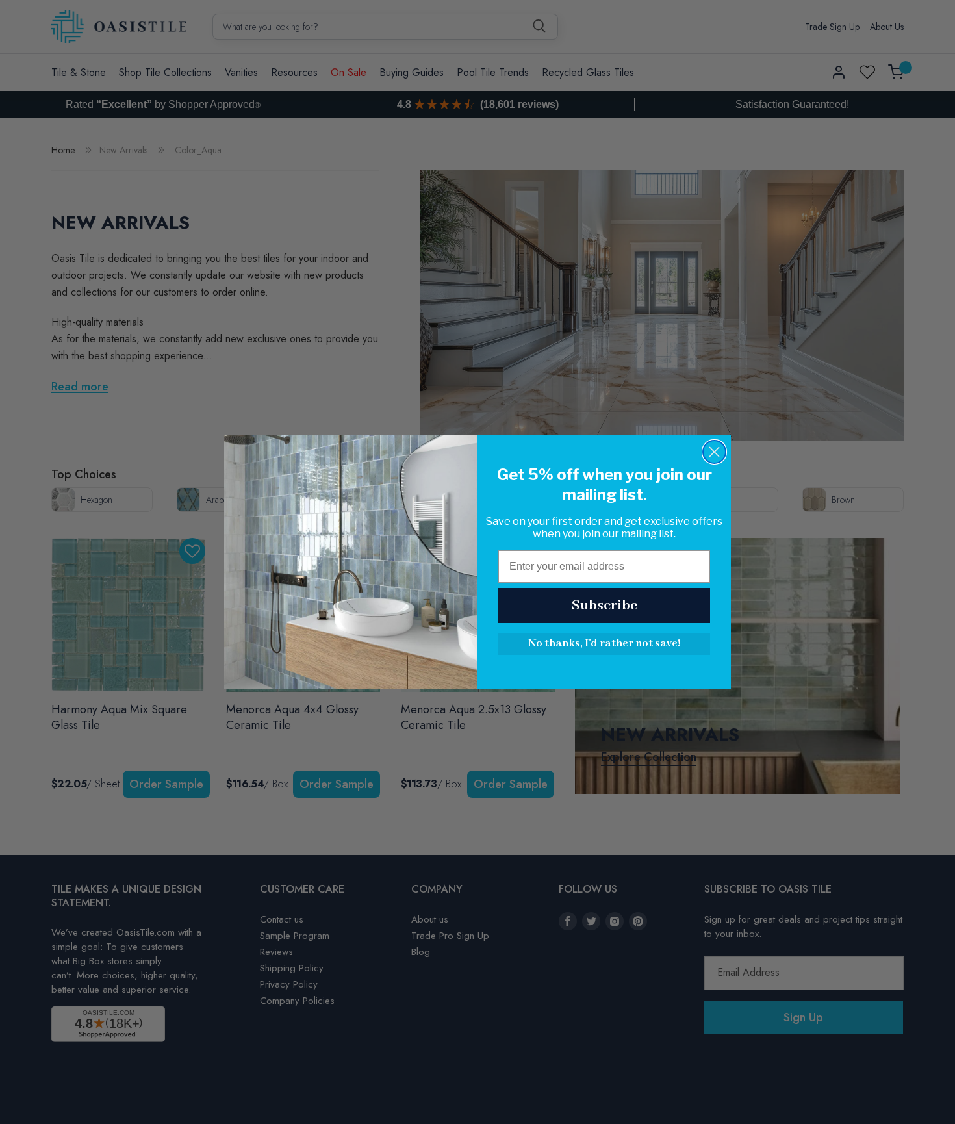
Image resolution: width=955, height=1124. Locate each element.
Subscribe (604, 605)
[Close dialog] (714, 452)
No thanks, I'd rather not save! (604, 643)
